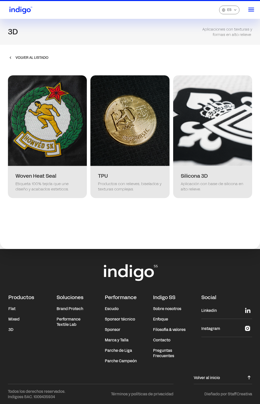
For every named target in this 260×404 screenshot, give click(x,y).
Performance (121, 297)
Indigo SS (164, 297)
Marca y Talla (116, 340)
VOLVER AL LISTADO (31, 57)
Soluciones (70, 297)
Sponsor (112, 329)
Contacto (161, 340)
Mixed (14, 319)
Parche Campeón (121, 361)
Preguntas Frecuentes (163, 353)
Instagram (210, 328)
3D (10, 329)
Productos (21, 297)
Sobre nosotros (167, 308)
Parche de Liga (118, 350)
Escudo (112, 308)
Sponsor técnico (120, 319)
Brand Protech (70, 308)
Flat (11, 308)
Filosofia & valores (169, 329)
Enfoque (160, 319)
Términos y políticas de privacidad (142, 394)
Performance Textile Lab (68, 321)
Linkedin (209, 310)
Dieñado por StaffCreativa (228, 394)
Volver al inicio (207, 378)
